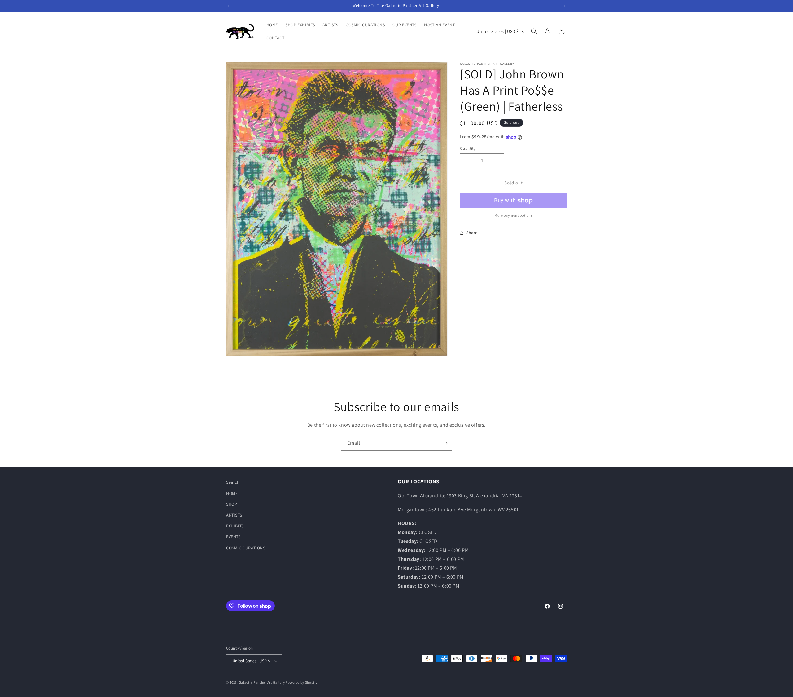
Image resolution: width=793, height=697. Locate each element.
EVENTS (233, 536)
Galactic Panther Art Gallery (262, 683)
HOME (232, 493)
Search (233, 482)
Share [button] (472, 232)
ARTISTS (234, 514)
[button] (534, 31)
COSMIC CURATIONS (245, 547)
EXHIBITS (235, 526)
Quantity (467, 148)
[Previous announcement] (228, 6)
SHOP (231, 504)
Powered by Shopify (302, 683)
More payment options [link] (513, 215)
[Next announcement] (565, 6)
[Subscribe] (445, 443)
